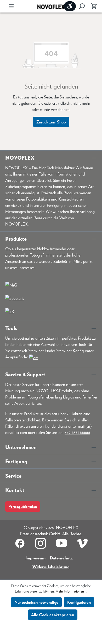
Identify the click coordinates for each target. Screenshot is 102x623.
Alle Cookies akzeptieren (52, 615)
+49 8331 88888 (77, 432)
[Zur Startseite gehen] (51, 6)
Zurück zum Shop (51, 122)
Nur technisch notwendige (36, 602)
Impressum (35, 558)
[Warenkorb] (92, 6)
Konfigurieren (79, 602)
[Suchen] (82, 6)
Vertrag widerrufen (23, 506)
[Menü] (11, 6)
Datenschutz (61, 558)
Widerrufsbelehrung (51, 566)
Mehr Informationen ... (71, 591)
